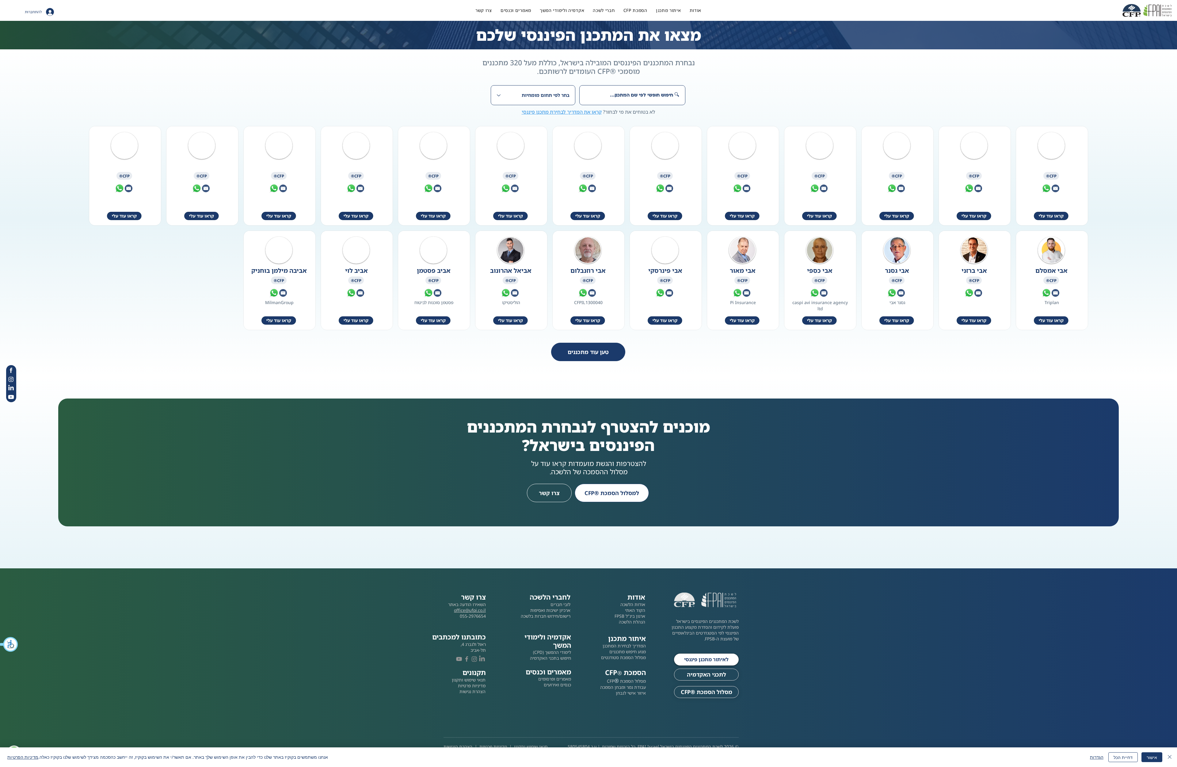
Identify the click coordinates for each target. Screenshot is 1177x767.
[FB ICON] (11, 370)
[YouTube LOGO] (459, 658)
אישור (1152, 757)
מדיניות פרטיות (493, 747)
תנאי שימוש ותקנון (531, 747)
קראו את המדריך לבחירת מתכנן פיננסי (562, 112)
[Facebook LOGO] (466, 658)
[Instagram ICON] (11, 379)
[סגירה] (1169, 757)
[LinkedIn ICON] (11, 388)
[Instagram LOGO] (474, 658)
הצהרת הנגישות (458, 747)
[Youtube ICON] (11, 397)
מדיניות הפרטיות (22, 757)
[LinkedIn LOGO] (482, 658)
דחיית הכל (1123, 757)
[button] (9, 644)
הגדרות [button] (1096, 757)
